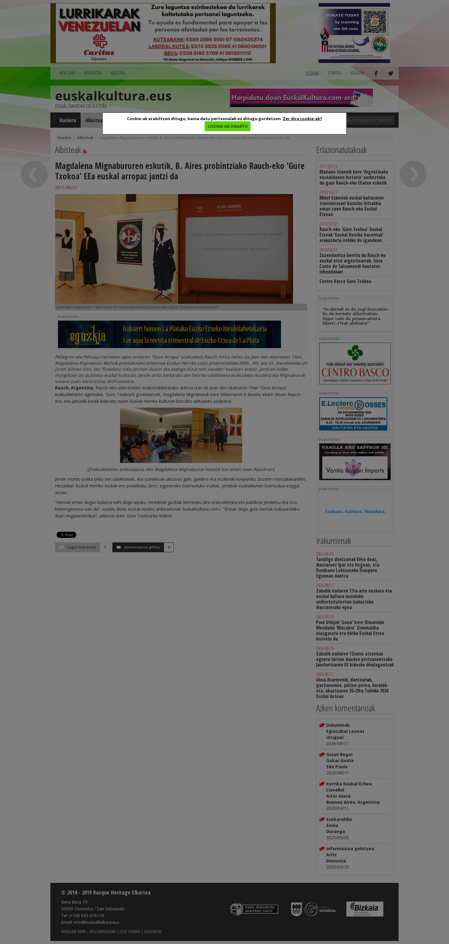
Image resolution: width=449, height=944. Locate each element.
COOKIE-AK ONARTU (228, 126)
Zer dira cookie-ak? (302, 118)
